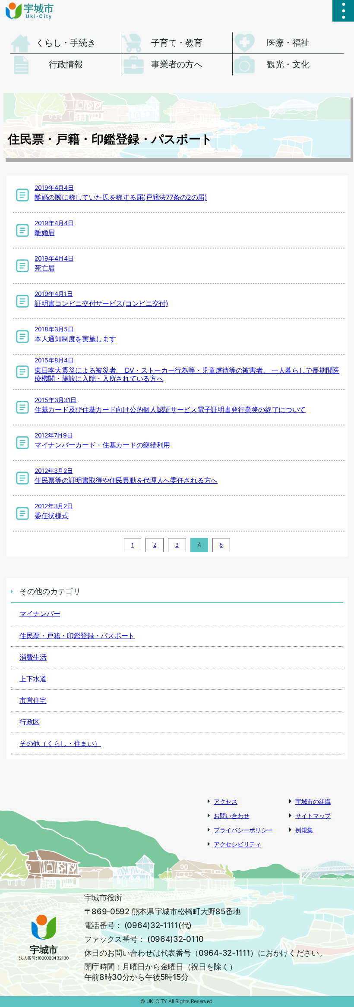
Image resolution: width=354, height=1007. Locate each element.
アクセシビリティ (237, 844)
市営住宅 (33, 700)
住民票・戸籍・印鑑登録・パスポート (77, 635)
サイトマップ (313, 815)
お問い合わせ (231, 815)
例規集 (304, 830)
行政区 (29, 721)
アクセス (225, 801)
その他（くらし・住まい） (60, 743)
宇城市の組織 (313, 801)
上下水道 (33, 678)
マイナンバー (39, 613)
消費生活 (33, 657)
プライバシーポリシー (243, 830)
